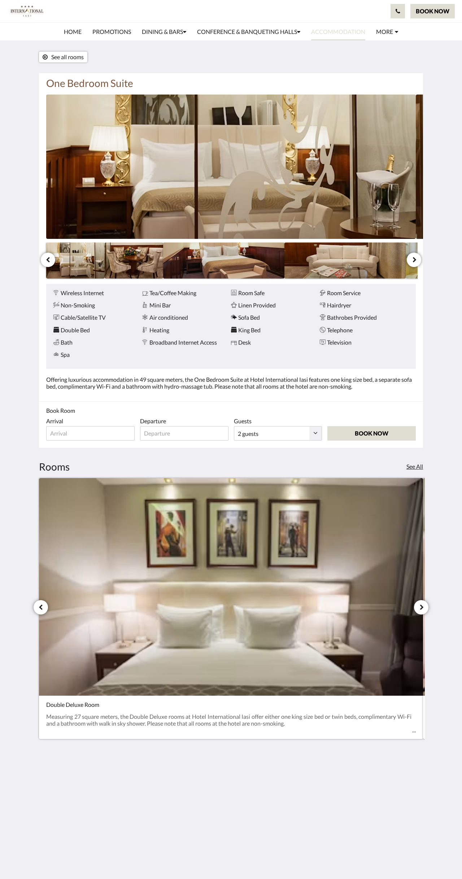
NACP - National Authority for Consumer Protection (199, 814)
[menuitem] (73, 32)
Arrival (54, 420)
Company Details (193, 783)
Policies (181, 802)
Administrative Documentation (191, 829)
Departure (153, 420)
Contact (182, 777)
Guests (243, 420)
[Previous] (48, 260)
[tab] (199, 765)
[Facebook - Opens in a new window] (389, 782)
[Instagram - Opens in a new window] (408, 782)
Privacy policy (189, 796)
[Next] (414, 260)
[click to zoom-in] (231, 167)
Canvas (406, 857)
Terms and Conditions (199, 790)
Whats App (186, 839)
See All (414, 466)
